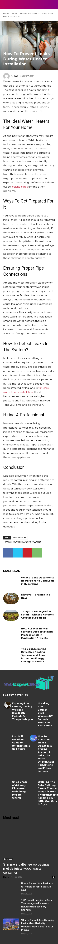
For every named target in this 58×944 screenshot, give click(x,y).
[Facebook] (8, 553)
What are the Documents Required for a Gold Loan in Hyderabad (37, 580)
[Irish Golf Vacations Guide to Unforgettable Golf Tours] (7, 738)
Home (6, 13)
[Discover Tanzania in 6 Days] (11, 598)
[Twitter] (18, 553)
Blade (6, 877)
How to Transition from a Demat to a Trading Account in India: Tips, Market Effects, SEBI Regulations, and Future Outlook (46, 754)
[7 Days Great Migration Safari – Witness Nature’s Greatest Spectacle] (11, 615)
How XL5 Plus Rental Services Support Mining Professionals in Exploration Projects (37, 633)
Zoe (16, 76)
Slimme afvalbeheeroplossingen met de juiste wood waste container (27, 868)
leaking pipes (19, 538)
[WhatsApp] (37, 553)
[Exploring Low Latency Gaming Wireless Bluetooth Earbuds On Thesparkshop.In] (7, 705)
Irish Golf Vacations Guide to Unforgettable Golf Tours (21, 742)
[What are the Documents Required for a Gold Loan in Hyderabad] (11, 581)
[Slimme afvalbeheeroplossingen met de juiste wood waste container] (29, 841)
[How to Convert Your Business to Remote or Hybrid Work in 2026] (11, 887)
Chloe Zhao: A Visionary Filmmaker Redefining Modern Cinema (19, 789)
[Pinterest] (27, 553)
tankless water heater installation (23, 542)
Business (8, 859)
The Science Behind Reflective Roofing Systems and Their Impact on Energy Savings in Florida (33, 655)
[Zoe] (7, 76)
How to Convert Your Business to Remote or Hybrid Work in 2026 (37, 886)
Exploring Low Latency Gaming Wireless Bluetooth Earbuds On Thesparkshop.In (22, 711)
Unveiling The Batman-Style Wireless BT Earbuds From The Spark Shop (45, 714)
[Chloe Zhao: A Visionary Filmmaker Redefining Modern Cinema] (7, 783)
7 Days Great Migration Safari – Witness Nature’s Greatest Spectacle (37, 614)
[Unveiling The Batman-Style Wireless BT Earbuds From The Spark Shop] (33, 705)
